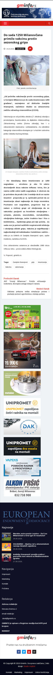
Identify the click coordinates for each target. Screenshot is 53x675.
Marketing (6, 579)
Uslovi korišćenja (42, 672)
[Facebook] (19, 652)
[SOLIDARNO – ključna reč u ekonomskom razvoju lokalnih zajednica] (6, 547)
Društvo (20, 49)
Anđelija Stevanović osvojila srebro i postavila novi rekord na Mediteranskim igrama (31, 556)
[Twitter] (24, 652)
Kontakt (5, 584)
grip (32, 262)
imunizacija (42, 262)
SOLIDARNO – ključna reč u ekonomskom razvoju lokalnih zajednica (31, 545)
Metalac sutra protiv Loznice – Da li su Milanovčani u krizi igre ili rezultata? (30, 534)
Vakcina (8, 267)
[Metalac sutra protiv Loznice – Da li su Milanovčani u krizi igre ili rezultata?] (6, 537)
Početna (5, 588)
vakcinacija (19, 267)
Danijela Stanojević (20, 262)
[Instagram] (34, 652)
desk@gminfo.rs (9, 618)
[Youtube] (29, 652)
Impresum (6, 574)
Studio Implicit (29, 666)
